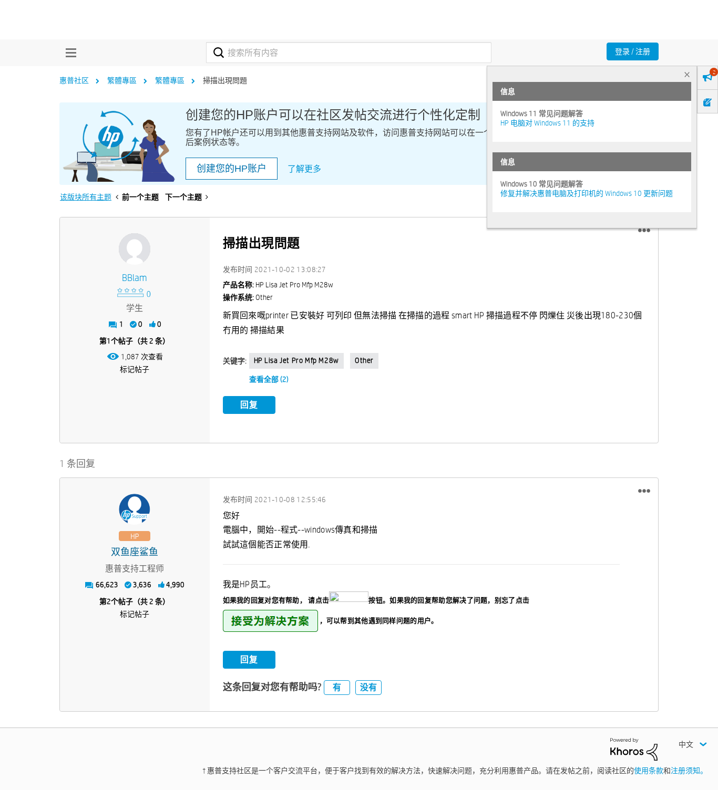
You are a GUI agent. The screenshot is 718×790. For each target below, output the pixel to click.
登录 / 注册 (632, 51)
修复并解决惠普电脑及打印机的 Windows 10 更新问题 (586, 193)
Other (364, 360)
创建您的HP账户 (231, 168)
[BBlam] (134, 249)
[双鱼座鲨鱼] (134, 509)
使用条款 (648, 770)
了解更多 (304, 168)
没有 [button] (368, 687)
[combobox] (348, 52)
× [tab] (687, 74)
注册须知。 (689, 770)
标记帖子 (134, 369)
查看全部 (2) (269, 379)
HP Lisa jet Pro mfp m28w (296, 360)
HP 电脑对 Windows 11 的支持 (547, 123)
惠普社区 (74, 80)
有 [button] (337, 687)
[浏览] (68, 52)
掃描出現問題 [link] (225, 80)
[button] (644, 230)
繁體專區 (122, 80)
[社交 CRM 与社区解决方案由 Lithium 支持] (634, 748)
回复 (249, 404)
